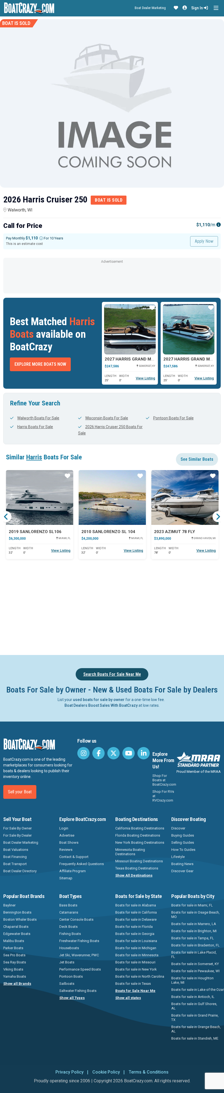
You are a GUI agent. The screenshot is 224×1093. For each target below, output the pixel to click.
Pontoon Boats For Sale (173, 418)
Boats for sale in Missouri (135, 962)
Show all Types (72, 998)
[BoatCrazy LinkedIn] (143, 753)
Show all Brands (17, 984)
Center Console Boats (76, 919)
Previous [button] (6, 516)
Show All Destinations (133, 875)
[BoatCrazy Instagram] (83, 753)
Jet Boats (66, 962)
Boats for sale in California (136, 912)
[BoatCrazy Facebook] (98, 753)
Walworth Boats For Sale (38, 418)
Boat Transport (15, 864)
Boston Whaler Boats (20, 919)
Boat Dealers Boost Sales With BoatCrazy (101, 705)
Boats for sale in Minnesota (136, 955)
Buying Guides (182, 835)
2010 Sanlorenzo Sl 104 (108, 531)
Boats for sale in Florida (134, 927)
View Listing (145, 378)
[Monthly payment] (41, 238)
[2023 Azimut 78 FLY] (185, 497)
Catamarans (68, 912)
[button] (176, 8)
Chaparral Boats (15, 927)
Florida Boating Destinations (137, 835)
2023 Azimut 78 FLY (174, 531)
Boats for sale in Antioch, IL (192, 997)
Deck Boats (68, 927)
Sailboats (66, 984)
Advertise (66, 835)
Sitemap (65, 878)
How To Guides (183, 850)
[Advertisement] (112, 277)
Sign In (197, 7)
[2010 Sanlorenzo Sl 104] (112, 497)
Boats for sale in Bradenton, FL (195, 945)
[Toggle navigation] (216, 8)
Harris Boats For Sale (35, 427)
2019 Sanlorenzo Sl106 (35, 531)
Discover (178, 828)
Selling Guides (182, 842)
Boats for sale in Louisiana (136, 941)
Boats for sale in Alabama (135, 905)
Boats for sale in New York (136, 969)
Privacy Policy (69, 1072)
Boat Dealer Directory (20, 871)
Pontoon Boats (71, 976)
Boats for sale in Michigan (135, 948)
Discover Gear (182, 871)
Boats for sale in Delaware (136, 919)
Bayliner (9, 905)
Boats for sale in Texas (133, 984)
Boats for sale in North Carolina (139, 976)
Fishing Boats (70, 934)
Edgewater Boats (16, 934)
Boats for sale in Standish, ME (194, 1038)
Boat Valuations (15, 850)
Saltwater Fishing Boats (77, 991)
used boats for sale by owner (99, 699)
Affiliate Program (72, 871)
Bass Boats (68, 905)
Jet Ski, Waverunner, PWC (79, 955)
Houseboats (69, 948)
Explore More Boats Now (40, 364)
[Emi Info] (218, 224)
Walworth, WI (20, 210)
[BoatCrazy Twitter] (113, 753)
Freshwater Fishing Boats (79, 941)
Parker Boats (13, 948)
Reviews (65, 850)
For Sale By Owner (17, 828)
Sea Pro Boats (14, 955)
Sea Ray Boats (14, 962)
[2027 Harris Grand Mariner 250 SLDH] (130, 329)
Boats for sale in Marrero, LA (193, 924)
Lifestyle (178, 857)
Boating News (182, 864)
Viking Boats (13, 969)
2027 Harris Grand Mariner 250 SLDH (146, 359)
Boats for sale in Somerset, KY (195, 964)
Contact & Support (74, 857)
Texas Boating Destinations (136, 868)
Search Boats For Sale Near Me (112, 674)
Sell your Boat (20, 791)
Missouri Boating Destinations (139, 861)
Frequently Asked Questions (81, 864)
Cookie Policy (106, 1072)
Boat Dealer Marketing (150, 8)
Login (63, 828)
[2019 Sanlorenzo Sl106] (39, 497)
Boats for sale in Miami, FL (192, 905)
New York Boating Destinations (139, 842)
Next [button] (218, 516)
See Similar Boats (197, 459)
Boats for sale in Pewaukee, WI (195, 971)
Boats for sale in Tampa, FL (192, 938)
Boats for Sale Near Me (135, 991)
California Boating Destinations (139, 828)
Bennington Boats (17, 912)
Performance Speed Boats (80, 969)
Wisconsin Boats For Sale (106, 418)
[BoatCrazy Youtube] (128, 753)
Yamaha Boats (14, 976)
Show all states (128, 998)
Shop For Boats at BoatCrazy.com (164, 780)
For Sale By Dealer (17, 835)
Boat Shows (68, 842)
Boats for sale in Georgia (134, 934)
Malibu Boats (13, 941)
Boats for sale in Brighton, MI (194, 931)
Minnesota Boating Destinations (130, 852)
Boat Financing (15, 857)
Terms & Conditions (149, 1072)
